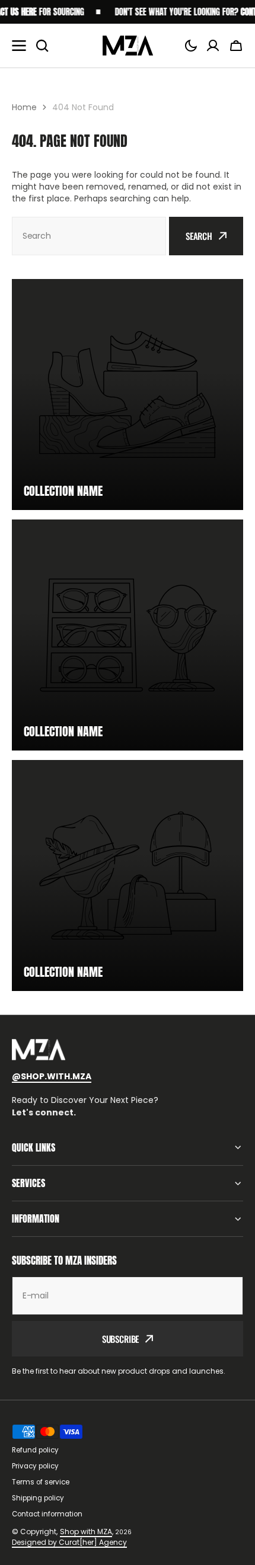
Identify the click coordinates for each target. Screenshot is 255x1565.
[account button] (213, 46)
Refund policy (35, 1450)
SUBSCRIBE (120, 1338)
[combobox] (89, 236)
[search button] (42, 46)
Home (24, 107)
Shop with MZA (86, 1531)
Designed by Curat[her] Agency (69, 1542)
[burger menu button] (19, 46)
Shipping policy (38, 1498)
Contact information (47, 1514)
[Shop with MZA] (128, 46)
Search (199, 235)
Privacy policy (35, 1466)
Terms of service (40, 1482)
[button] (191, 46)
